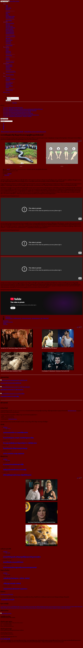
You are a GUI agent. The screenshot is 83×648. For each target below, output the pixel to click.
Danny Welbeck (25, 606)
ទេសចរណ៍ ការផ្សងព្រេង (10, 79)
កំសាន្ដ (4, 76)
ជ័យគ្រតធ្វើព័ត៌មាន (9, 83)
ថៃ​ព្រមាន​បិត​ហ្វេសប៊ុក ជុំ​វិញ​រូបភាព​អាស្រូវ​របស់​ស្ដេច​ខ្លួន (15, 448)
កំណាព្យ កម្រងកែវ (9, 86)
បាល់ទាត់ (7, 48)
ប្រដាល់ (7, 49)
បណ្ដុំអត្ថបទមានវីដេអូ (10, 74)
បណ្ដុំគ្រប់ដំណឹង (9, 20)
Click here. (14, 102)
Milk (6, 607)
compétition (54, 607)
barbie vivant (19, 607)
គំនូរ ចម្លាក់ (8, 24)
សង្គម (7, 13)
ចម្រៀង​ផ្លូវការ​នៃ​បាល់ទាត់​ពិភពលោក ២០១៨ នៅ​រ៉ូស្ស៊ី (14, 469)
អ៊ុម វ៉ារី (8, 169)
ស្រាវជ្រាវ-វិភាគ (6, 63)
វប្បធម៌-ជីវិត (5, 22)
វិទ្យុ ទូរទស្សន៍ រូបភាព (10, 30)
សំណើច (7, 87)
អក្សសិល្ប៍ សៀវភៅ (9, 29)
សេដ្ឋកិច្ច (7, 15)
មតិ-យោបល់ (6, 175)
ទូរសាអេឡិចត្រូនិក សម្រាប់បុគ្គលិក (7, 599)
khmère (34, 607)
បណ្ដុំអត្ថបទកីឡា (9, 55)
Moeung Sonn (13, 607)
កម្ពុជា (7, 5)
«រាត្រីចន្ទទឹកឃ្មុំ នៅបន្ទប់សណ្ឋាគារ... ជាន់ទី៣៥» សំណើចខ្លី (16, 578)
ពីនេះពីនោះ (8, 80)
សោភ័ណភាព (8, 41)
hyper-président (31, 606)
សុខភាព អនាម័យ (9, 40)
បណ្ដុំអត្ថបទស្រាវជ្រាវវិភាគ (11, 71)
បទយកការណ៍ (8, 69)
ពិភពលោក (8, 9)
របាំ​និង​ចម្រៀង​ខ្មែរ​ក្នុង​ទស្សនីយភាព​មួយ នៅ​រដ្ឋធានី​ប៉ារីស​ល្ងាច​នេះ (17, 475)
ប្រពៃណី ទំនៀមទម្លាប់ (10, 33)
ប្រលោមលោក (8, 84)
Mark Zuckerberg (40, 606)
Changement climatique (8, 322)
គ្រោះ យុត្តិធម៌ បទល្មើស (10, 16)
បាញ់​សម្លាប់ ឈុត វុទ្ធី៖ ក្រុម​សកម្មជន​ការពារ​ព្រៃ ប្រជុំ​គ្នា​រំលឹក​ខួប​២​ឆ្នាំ (11, 383)
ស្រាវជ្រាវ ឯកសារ (9, 66)
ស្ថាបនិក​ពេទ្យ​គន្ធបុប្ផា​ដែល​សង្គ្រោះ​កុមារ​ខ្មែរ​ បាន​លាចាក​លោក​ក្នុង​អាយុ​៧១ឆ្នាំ (20, 567)
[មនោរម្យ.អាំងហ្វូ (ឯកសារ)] (13, 1)
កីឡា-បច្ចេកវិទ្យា (6, 47)
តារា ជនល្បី (8, 77)
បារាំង (7, 6)
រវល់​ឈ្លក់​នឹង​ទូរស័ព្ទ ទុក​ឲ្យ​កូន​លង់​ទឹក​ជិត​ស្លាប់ (13, 562)
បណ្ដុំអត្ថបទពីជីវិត (9, 45)
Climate (4, 323)
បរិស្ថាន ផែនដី (46, 318)
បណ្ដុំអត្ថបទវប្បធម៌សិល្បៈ (10, 36)
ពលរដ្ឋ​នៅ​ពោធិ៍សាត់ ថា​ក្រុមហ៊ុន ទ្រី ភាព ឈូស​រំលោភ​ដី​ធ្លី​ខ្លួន (10, 396)
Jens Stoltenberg (3, 606)
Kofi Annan (57, 606)
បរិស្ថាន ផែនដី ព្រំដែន (10, 17)
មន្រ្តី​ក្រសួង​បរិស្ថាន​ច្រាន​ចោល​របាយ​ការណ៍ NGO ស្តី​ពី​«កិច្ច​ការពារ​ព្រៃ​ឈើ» (12, 389)
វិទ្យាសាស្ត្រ (8, 59)
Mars (36, 606)
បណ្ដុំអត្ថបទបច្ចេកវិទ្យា (10, 62)
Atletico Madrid (74, 606)
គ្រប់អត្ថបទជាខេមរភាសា (26, 318)
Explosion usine (47, 606)
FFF (4, 607)
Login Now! (8, 100)
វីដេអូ (4, 73)
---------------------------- (10, 10)
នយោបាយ (8, 12)
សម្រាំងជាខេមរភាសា (17, 318)
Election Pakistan (49, 607)
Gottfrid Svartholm (60, 607)
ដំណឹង (4, 3)
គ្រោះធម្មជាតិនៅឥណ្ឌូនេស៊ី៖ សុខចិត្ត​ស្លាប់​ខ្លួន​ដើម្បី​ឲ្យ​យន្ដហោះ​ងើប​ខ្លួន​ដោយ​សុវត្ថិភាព (22, 557)
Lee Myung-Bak (63, 606)
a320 (8, 606)
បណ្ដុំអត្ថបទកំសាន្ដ (9, 90)
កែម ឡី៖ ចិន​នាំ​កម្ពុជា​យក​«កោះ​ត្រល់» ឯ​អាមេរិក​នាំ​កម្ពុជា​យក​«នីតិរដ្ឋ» (18, 437)
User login (7, 92)
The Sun (10, 606)
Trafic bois (5, 324)
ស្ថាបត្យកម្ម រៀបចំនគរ (10, 23)
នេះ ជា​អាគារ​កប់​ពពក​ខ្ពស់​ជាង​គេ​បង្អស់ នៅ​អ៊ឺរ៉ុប (13, 464)
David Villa (43, 607)
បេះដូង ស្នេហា (8, 43)
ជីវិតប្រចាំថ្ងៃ (8, 38)
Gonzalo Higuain (29, 607)
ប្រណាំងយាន (8, 51)
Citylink (9, 607)
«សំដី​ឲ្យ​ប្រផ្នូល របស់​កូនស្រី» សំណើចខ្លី (12, 583)
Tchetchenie (38, 607)
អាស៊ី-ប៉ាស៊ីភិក (8, 8)
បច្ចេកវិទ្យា (8, 58)
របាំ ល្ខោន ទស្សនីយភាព (10, 27)
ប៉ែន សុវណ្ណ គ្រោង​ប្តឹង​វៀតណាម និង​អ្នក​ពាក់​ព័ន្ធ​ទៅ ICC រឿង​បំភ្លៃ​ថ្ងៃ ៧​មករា (20, 443)
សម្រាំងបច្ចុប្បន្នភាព (9, 318)
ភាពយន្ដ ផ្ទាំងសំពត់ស (10, 32)
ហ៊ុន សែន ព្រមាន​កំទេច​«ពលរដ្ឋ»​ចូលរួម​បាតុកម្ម (13, 453)
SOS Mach (53, 606)
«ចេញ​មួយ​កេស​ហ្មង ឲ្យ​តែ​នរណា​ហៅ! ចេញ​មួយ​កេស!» (15, 588)
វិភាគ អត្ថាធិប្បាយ (9, 65)
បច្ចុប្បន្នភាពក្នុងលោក (36, 318)
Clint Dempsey (68, 607)
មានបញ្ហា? (10, 173)
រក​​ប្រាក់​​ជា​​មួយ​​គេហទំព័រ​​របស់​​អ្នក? (7, 594)
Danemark (69, 606)
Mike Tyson (20, 606)
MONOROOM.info (72, 410)
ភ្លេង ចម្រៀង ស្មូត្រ (9, 26)
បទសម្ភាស (8, 67)
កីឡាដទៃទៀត (8, 52)
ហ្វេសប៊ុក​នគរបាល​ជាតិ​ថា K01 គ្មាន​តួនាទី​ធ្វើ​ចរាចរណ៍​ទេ (15, 432)
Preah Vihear (5, 320)
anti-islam (24, 607)
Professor (14, 606)
